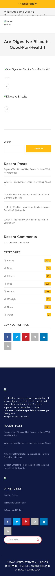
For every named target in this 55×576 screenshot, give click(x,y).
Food (9, 283)
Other (10, 314)
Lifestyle (11, 299)
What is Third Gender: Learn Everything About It (27, 183)
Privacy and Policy (13, 510)
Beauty (10, 260)
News (10, 307)
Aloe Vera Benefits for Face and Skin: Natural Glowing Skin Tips (26, 196)
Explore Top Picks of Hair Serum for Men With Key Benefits (27, 171)
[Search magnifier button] (38, 540)
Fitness (11, 276)
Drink (10, 268)
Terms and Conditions (15, 502)
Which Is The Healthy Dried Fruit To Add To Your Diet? (26, 221)
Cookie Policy (11, 495)
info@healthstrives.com (16, 416)
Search (7, 141)
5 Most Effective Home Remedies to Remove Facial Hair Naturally (26, 209)
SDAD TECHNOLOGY (29, 569)
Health (10, 291)
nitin (7, 78)
